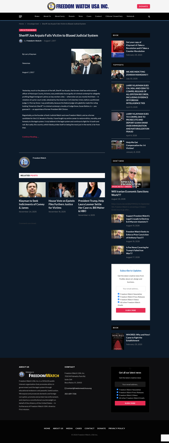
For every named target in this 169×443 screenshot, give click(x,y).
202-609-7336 (70, 394)
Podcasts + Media (121, 186)
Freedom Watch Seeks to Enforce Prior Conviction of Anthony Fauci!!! (137, 234)
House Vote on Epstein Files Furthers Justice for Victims (62, 204)
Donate (143, 6)
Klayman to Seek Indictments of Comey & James (31, 204)
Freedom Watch (34, 40)
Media (69, 428)
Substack (130, 16)
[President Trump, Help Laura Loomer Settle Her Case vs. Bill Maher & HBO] (91, 189)
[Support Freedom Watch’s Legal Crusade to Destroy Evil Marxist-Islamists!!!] (118, 218)
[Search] (149, 16)
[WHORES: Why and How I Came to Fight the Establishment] (117, 341)
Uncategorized (28, 30)
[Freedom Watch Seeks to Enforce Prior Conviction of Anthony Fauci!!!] (118, 234)
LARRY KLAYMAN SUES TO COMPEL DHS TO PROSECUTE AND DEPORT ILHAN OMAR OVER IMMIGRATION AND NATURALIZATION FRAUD (137, 123)
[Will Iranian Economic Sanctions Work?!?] (130, 177)
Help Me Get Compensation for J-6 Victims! (136, 145)
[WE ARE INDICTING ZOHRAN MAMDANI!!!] (118, 74)
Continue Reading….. (30, 137)
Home (37, 16)
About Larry (60, 16)
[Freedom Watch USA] (78, 6)
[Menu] (20, 16)
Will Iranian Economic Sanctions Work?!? (130, 193)
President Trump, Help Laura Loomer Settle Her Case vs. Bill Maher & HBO (91, 206)
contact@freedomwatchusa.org (79, 388)
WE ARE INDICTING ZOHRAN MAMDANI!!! (137, 73)
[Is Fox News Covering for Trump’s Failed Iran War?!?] (118, 250)
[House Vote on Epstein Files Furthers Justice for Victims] (62, 189)
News (81, 16)
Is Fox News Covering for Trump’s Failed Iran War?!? (137, 250)
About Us (47, 16)
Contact (98, 16)
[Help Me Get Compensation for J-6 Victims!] (118, 145)
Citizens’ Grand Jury (114, 16)
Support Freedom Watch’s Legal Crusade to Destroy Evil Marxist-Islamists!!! (138, 219)
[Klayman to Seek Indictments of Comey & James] (32, 189)
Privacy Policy (117, 428)
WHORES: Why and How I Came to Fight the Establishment (138, 337)
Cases (89, 16)
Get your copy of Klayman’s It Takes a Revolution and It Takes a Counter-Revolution (137, 46)
